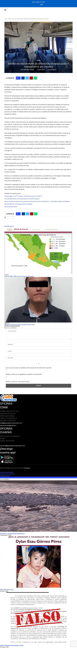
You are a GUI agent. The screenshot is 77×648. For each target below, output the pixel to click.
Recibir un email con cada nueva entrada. (17, 381)
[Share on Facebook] (23, 78)
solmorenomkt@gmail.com (8, 425)
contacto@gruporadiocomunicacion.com (12, 445)
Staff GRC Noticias (28, 69)
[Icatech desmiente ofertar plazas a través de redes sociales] (38, 618)
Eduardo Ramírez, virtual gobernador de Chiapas (18, 204)
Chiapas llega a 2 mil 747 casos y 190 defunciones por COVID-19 (23, 196)
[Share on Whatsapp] (35, 78)
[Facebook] (34, 4)
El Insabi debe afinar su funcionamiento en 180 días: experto (21, 199)
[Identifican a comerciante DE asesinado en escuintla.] (38, 506)
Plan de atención (9, 206)
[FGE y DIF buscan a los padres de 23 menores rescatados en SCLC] (38, 562)
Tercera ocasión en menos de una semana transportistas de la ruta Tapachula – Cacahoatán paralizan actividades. (37, 201)
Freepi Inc (27, 468)
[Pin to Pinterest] (31, 78)
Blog (9, 19)
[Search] (72, 10)
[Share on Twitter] (27, 78)
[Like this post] (18, 78)
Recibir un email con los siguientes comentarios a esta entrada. (24, 374)
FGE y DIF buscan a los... (7, 589)
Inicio (5, 19)
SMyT (15, 206)
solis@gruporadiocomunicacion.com (11, 423)
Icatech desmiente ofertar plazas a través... (12, 645)
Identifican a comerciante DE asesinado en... (12, 533)
